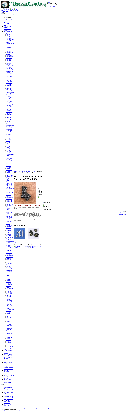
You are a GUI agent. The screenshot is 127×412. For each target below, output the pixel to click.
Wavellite (8, 342)
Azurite (8, 121)
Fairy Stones (9, 176)
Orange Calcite (9, 261)
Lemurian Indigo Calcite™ (8, 232)
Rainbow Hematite (8, 281)
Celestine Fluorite (8, 147)
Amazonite (9, 44)
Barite (7, 122)
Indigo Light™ (9, 212)
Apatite (8, 54)
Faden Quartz (9, 175)
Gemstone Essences (8, 367)
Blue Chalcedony (9, 133)
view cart (49, 6)
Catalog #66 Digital (8, 397)
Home (15, 171)
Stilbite (8, 321)
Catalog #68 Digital (8, 395)
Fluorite (8, 180)
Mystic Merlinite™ (9, 252)
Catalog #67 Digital (8, 396)
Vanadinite (8, 340)
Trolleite (8, 338)
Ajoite (7, 42)
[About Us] (4, 11)
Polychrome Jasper (9, 272)
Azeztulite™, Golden (9, 86)
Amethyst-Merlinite (8, 49)
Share (2, 12)
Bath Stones (6, 363)
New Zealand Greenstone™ (9, 256)
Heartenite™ (9, 201)
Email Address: (46, 206)
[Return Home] (2, 10)
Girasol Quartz (9, 184)
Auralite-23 (9, 68)
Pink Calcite (9, 270)
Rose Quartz (9, 291)
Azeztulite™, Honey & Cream (9, 95)
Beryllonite (9, 123)
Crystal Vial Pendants (9, 354)
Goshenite (8, 195)
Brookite (8, 138)
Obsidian (8, 259)
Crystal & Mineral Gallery (24, 171)
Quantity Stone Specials (7, 380)
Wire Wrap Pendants (8, 350)
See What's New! (8, 19)
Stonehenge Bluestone (9, 323)
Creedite (8, 163)
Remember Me (47, 209)
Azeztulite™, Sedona (9, 115)
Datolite (8, 168)
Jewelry (5, 349)
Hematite (8, 203)
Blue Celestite (9, 131)
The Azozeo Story (8, 391)
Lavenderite (9, 225)
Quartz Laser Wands (9, 278)
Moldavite (8, 250)
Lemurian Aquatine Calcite (8, 228)
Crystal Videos (7, 401)
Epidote (8, 172)
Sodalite (8, 313)
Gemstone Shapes (8, 348)
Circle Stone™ (9, 158)
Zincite (8, 345)
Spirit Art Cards (7, 382)
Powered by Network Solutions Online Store (11, 410)
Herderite (8, 205)
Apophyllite (9, 55)
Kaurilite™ (9, 217)
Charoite (8, 149)
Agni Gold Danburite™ (9, 37)
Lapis (7, 222)
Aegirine (8, 34)
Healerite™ (9, 199)
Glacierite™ (9, 185)
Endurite (8, 171)
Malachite (8, 246)
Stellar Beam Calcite (9, 319)
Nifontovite (9, 258)
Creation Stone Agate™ (9, 161)
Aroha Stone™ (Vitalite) (10, 66)
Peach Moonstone (9, 263)
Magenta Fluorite (8, 243)
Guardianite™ (9, 197)
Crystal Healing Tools (9, 361)
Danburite (8, 167)
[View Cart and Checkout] (17, 10)
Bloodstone (9, 129)
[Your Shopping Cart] (48, 2)
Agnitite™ (8, 40)
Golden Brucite (10, 188)
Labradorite (9, 221)
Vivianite (8, 341)
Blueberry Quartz (8, 136)
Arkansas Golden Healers (10, 61)
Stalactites (8, 316)
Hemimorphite (9, 204)
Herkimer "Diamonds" (9, 207)
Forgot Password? (122, 214)
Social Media (7, 403)
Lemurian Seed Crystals (10, 238)
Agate (7, 35)
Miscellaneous (9, 346)
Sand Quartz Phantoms (9, 296)
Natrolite (8, 254)
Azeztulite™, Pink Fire (9, 102)
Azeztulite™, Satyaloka (9, 110)
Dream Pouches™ (8, 362)
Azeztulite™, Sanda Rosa (9, 107)
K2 (7, 214)
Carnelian (8, 145)
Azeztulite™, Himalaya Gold (10, 91)
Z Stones (8, 344)
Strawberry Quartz (9, 326)
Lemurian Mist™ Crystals (10, 235)
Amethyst (8, 47)
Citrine (8, 159)
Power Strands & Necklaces (7, 358)
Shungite (8, 304)
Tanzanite (8, 330)
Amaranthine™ (10, 43)
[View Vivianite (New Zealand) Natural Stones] (35, 247)
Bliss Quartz (9, 127)
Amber (8, 46)
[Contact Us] (8, 11)
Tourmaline (9, 336)
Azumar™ (8, 120)
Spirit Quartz (9, 315)
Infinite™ (8, 213)
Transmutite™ (9, 337)
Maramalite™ (9, 247)
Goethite (8, 187)
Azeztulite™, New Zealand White (9, 99)
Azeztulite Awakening (9, 389)
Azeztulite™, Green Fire (9, 89)
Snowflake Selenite (8, 311)
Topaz (7, 334)
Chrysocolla (9, 156)
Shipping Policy (26, 408)
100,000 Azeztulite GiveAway (8, 405)
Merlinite (8, 249)
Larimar (8, 224)
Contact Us (12, 408)
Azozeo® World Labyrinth (7, 27)
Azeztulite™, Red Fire (9, 104)
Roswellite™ (9, 293)
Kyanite (8, 220)
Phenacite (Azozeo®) (9, 267)
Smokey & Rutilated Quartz (10, 309)
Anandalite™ (9, 52)
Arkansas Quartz (8, 64)
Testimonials (6, 400)
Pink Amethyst (9, 268)
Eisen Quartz (9, 170)
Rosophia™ (9, 292)
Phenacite (8, 264)
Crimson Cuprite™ (8, 165)
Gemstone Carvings (8, 369)
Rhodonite (8, 290)
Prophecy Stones (8, 274)
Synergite (8, 329)
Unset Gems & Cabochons (7, 371)
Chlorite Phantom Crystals (8, 151)
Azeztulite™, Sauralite (9, 112)
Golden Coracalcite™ (9, 190)
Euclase (8, 174)
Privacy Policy (41, 408)
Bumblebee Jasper (9, 143)
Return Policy (33, 408)
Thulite (8, 332)
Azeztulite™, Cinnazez (9, 83)
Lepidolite (8, 239)
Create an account (122, 212)
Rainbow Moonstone (9, 284)
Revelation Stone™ (8, 286)
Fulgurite (8, 181)
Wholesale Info (64, 408)
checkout (54, 6)
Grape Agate (9, 196)
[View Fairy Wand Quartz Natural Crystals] (21, 247)
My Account (18, 408)
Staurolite (8, 317)
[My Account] (12, 10)
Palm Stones (6, 359)
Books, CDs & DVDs (9, 375)
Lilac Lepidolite (10, 241)
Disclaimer (57, 408)
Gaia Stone (9, 183)
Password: (45, 208)
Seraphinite (9, 300)
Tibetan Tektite (9, 333)
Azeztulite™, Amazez (9, 72)
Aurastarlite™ (9, 69)
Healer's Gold (9, 200)
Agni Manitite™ (10, 39)
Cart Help (52, 408)
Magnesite (8, 245)
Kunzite (8, 218)
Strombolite (9, 328)
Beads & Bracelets (8, 355)
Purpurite (8, 276)
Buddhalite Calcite (9, 140)
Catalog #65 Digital (8, 399)
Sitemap (47, 408)
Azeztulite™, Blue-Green (9, 81)
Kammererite (9, 216)
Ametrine (8, 51)
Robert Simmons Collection (7, 377)
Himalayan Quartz (9, 210)
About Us (6, 408)
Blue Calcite (9, 130)
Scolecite (8, 297)
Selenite (8, 299)
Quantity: (40, 194)
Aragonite (8, 59)
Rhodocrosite (9, 288)
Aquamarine (9, 58)
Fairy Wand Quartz (9, 178)
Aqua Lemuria (9, 56)
